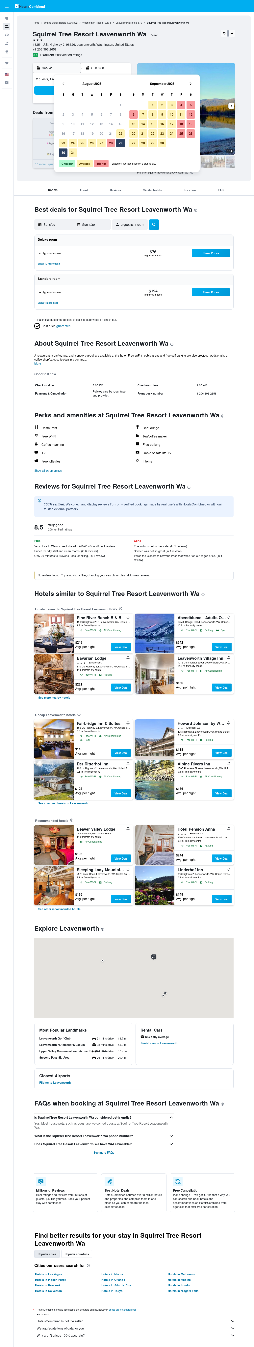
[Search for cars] (7, 35)
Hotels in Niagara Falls (183, 1291)
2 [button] (63, 114)
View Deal (121, 647)
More (37, 363)
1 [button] (120, 105)
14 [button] (111, 124)
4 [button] (82, 114)
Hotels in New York (48, 1285)
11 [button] (82, 124)
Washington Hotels (92, 22)
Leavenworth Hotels (126, 22)
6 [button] (101, 114)
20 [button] (101, 133)
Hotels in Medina (179, 1280)
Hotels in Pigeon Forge (50, 1280)
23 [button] (63, 143)
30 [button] (63, 152)
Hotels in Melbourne (181, 1274)
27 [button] (101, 143)
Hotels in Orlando (113, 1280)
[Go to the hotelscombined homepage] (29, 6)
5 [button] (92, 114)
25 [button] (82, 143)
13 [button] (101, 124)
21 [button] (111, 133)
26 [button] (92, 143)
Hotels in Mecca (112, 1274)
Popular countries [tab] (77, 1254)
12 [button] (92, 124)
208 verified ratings (68, 54)
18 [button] (82, 133)
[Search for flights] (7, 18)
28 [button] (111, 143)
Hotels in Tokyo (112, 1291)
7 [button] (111, 114)
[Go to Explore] (7, 52)
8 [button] (120, 114)
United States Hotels (55, 22)
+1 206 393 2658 (45, 49)
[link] (54, 697)
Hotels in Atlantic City (116, 1285)
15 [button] (120, 124)
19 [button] (92, 133)
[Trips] (7, 63)
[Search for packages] (7, 43)
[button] (6, 6)
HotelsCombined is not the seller (60, 1321)
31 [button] (73, 152)
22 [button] (120, 133)
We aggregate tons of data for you (60, 1328)
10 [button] (73, 124)
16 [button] (63, 133)
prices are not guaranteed (123, 1309)
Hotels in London (179, 1285)
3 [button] (73, 114)
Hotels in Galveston (48, 1291)
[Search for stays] (7, 27)
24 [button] (73, 143)
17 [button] (73, 133)
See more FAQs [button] (104, 1152)
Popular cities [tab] (47, 1254)
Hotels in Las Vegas (48, 1274)
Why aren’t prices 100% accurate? (61, 1335)
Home (36, 22)
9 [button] (63, 124)
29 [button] (120, 143)
